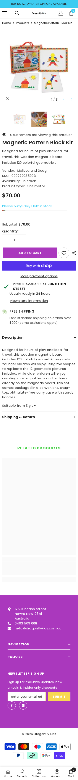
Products (22, 23)
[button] (63, 99)
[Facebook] (12, 705)
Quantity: (10, 231)
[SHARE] (72, 253)
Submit (59, 696)
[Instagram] (23, 705)
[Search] (17, 13)
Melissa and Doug (32, 170)
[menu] (4, 13)
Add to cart (29, 253)
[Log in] (60, 13)
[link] (39, 568)
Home (6, 23)
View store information (29, 300)
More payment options (39, 276)
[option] (39, 4)
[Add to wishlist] (63, 253)
